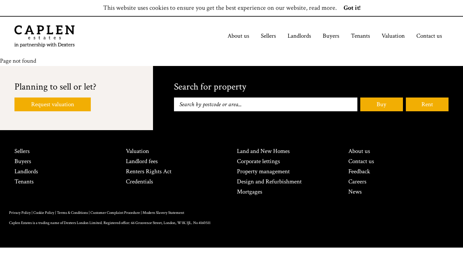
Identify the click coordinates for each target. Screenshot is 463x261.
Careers (357, 182)
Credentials (139, 182)
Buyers (331, 36)
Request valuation (52, 104)
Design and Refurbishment (269, 182)
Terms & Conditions (72, 212)
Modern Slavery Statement (163, 212)
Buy (381, 104)
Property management (263, 171)
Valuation (393, 36)
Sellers (268, 36)
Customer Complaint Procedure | (116, 212)
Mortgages (249, 192)
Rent (427, 104)
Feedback (359, 171)
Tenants (360, 36)
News (355, 192)
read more (322, 8)
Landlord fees (142, 161)
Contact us (429, 36)
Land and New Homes (263, 151)
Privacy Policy (20, 212)
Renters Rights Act (148, 171)
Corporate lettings (258, 161)
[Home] (44, 36)
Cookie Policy (43, 212)
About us (238, 36)
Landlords (299, 36)
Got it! (352, 8)
